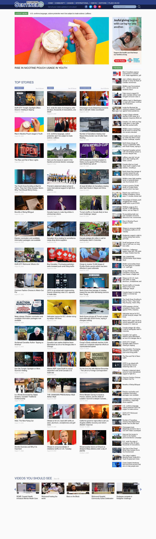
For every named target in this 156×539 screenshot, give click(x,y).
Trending (117, 67)
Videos (94, 3)
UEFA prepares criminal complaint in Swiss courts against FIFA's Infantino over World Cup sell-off (131, 308)
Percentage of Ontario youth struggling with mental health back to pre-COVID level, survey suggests (132, 202)
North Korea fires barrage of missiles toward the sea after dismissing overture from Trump (132, 173)
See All (56, 478)
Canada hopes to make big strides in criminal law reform (131, 294)
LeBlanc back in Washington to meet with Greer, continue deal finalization (132, 102)
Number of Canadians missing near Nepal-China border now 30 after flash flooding (131, 422)
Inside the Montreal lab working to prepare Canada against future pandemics (131, 109)
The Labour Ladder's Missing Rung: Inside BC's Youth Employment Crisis (131, 457)
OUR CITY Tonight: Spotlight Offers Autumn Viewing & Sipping (130, 343)
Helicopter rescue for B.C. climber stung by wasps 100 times (132, 315)
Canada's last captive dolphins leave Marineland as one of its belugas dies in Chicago (132, 337)
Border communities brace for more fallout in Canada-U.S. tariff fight (131, 265)
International (82, 3)
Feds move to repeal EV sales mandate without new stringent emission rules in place (132, 95)
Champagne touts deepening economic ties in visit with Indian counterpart (132, 429)
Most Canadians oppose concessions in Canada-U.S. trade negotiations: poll (132, 73)
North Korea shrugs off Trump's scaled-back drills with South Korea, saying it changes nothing (131, 145)
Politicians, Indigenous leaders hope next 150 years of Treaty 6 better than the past (132, 252)
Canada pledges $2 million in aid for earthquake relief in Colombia (132, 329)
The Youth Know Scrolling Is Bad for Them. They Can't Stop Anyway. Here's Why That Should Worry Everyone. (132, 302)
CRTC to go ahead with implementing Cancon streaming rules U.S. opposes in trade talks (130, 365)
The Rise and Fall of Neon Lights (131, 357)
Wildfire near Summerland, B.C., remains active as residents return (131, 88)
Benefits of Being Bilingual (131, 384)
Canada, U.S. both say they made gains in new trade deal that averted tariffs (132, 123)
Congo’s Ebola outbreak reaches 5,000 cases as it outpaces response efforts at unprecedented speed (132, 117)
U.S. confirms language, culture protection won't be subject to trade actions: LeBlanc (131, 408)
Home (51, 3)
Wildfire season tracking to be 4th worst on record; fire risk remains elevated (131, 130)
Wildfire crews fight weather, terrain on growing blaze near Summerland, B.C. (132, 180)
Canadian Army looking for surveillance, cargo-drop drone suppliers (131, 400)
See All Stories (40, 88)
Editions (103, 3)
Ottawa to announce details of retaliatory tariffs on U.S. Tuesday (132, 230)
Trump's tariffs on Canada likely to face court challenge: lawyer (131, 286)
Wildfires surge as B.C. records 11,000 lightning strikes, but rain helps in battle (130, 209)
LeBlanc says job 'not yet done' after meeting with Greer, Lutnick (131, 159)
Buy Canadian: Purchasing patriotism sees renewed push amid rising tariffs (131, 350)
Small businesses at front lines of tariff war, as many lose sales (131, 244)
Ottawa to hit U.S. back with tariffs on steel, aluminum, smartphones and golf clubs (132, 280)
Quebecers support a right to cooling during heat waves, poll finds (132, 237)
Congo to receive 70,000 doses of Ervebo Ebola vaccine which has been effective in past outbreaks (131, 188)
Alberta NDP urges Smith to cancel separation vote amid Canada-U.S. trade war (132, 322)
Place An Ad (113, 3)
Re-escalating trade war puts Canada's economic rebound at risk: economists (132, 215)
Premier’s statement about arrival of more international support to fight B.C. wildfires (131, 372)
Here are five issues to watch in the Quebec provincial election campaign (132, 436)
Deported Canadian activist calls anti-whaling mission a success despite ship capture (132, 152)
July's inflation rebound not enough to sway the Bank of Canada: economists (132, 80)
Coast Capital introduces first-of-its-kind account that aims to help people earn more (132, 465)
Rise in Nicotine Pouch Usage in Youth (130, 222)
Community (60, 3)
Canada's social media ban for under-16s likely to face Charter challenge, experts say (131, 138)
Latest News (21, 13)
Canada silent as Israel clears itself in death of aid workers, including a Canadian (131, 166)
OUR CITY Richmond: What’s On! (130, 414)
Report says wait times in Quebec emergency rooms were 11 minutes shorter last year (132, 195)
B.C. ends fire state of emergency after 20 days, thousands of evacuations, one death (131, 443)
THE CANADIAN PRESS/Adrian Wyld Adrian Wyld (132, 258)
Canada (70, 3)
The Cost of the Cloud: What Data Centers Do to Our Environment (131, 450)
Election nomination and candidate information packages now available (130, 393)
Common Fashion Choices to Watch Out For (131, 378)
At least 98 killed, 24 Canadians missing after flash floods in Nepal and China (131, 273)
